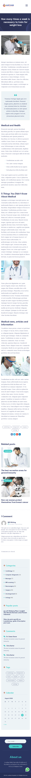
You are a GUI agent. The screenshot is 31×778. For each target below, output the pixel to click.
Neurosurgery (9, 586)
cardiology (7, 427)
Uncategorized (10, 593)
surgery (25, 427)
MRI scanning (9, 582)
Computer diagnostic (12, 574)
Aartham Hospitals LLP (13, 775)
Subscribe (16, 746)
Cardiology (8, 451)
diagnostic (16, 427)
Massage (8, 578)
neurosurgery (11, 680)
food (8, 676)
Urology (7, 597)
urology (15, 430)
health (15, 676)
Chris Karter (10, 646)
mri (22, 676)
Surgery (7, 590)
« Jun (5, 724)
